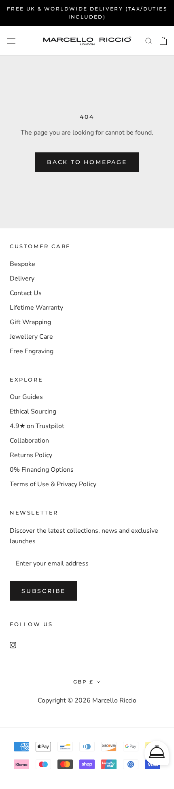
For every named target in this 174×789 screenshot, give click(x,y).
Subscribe (43, 591)
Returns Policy (31, 455)
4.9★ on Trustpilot (37, 426)
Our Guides (26, 396)
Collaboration (29, 440)
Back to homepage (87, 162)
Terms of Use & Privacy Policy (53, 484)
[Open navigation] (11, 40)
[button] (156, 753)
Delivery (22, 278)
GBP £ (83, 682)
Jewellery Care (31, 336)
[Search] (149, 40)
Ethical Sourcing (33, 411)
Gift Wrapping (30, 322)
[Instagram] (13, 644)
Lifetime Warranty (36, 307)
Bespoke (22, 263)
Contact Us (26, 293)
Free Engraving (31, 351)
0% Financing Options (42, 469)
